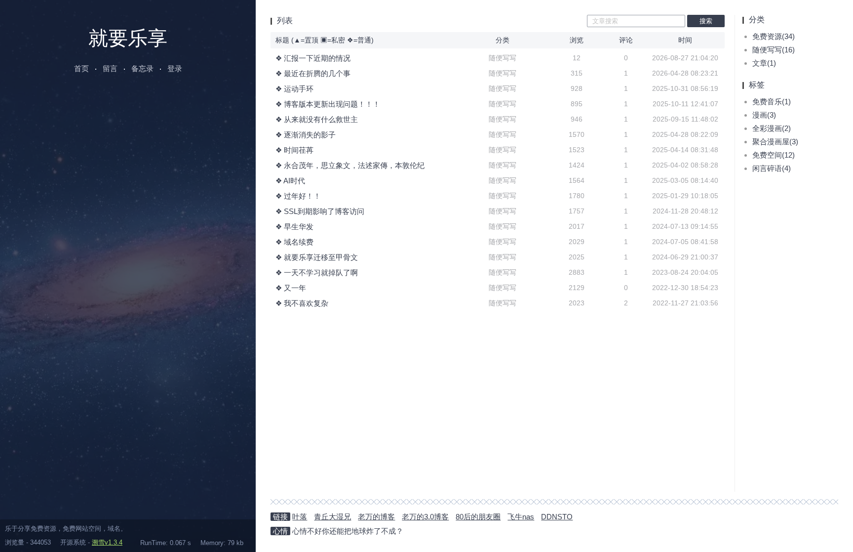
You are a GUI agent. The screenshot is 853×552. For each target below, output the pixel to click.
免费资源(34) (773, 36)
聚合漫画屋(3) (775, 141)
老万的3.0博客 (425, 516)
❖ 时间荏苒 (294, 150)
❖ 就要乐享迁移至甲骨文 (316, 257)
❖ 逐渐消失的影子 (305, 134)
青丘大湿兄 (332, 516)
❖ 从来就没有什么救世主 (316, 119)
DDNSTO (557, 516)
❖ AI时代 (290, 180)
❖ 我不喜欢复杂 (301, 303)
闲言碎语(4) (771, 168)
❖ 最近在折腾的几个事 (312, 73)
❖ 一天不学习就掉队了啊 (316, 272)
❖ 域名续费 (294, 242)
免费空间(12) (773, 155)
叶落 (299, 516)
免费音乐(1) (771, 101)
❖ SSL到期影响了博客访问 (319, 211)
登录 (174, 68)
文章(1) (764, 63)
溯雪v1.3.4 (107, 542)
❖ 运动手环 (294, 89)
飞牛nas (520, 516)
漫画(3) (764, 115)
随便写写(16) (773, 49)
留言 (110, 68)
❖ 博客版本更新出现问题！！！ (327, 104)
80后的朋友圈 (478, 516)
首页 (81, 68)
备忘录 (142, 68)
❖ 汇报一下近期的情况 (312, 58)
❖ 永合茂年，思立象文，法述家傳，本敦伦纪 (350, 165)
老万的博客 (376, 516)
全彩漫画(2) (771, 128)
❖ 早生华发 (294, 226)
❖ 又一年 (290, 288)
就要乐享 (127, 38)
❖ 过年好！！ (298, 196)
